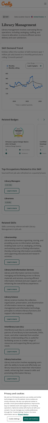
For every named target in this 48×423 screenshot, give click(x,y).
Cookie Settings (14, 419)
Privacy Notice (23, 414)
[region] (24, 406)
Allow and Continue (31, 419)
